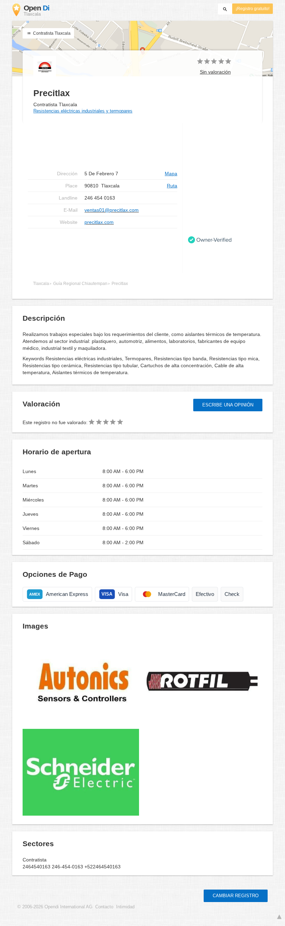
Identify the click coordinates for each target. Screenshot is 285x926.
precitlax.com (99, 222)
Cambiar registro (236, 895)
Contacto (104, 906)
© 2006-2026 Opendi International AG (54, 906)
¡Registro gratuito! (252, 8)
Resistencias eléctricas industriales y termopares (82, 110)
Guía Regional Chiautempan (80, 283)
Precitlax (120, 283)
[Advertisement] (102, 250)
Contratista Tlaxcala (51, 33)
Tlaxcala (41, 283)
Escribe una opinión (227, 404)
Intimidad (125, 906)
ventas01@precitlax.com (111, 210)
